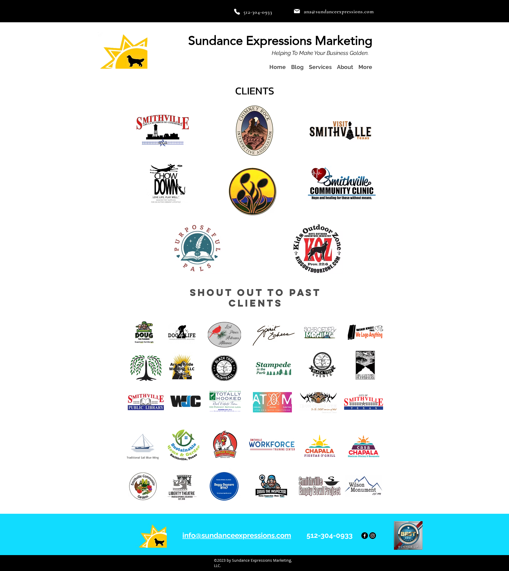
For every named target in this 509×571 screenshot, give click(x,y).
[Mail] (296, 11)
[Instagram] (372, 535)
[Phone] (237, 11)
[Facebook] (364, 535)
